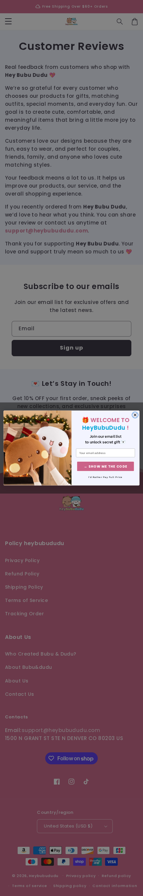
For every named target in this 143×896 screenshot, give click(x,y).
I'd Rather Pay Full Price (105, 477)
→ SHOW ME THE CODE (105, 466)
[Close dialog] (135, 415)
